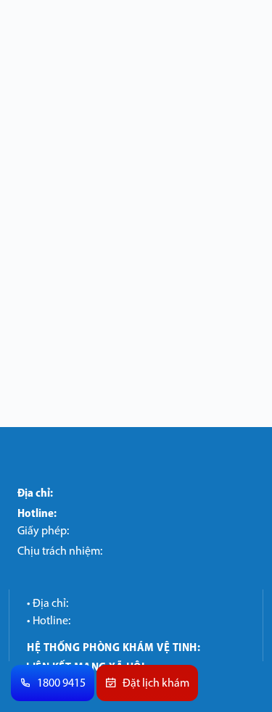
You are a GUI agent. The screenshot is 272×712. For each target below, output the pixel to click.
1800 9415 (61, 684)
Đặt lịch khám (156, 684)
